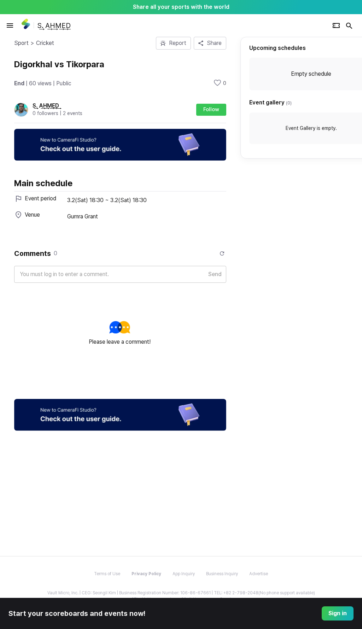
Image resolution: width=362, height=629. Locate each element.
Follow (211, 109)
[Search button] (349, 25)
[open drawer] (9, 25)
